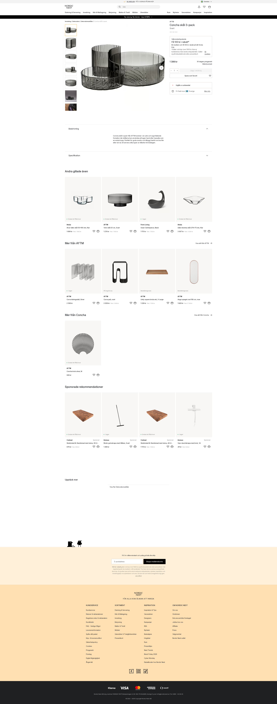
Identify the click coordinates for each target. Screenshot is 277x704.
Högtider (147, 638)
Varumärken (186, 12)
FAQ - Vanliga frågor (93, 626)
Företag (89, 654)
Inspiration (208, 12)
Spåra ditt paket (91, 634)
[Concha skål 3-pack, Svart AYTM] (122, 67)
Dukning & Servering (72, 12)
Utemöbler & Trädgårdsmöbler (126, 634)
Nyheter (176, 12)
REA (145, 626)
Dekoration (76, 21)
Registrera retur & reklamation (96, 618)
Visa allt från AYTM (202, 243)
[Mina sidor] (199, 6)
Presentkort (119, 638)
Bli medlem (207, 53)
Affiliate (175, 626)
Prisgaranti (89, 650)
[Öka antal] (177, 70)
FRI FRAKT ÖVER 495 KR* (140, 1)
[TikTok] (145, 670)
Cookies (89, 646)
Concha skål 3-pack (100, 21)
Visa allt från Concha (201, 315)
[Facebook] (131, 670)
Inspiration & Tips (150, 610)
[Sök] (120, 7)
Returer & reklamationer (94, 614)
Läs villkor (138, 576)
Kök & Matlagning (99, 12)
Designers (147, 618)
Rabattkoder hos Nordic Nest (154, 662)
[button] (173, 32)
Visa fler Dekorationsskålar (119, 487)
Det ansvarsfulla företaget (181, 618)
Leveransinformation (93, 630)
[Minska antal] (171, 70)
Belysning (112, 12)
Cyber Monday (149, 658)
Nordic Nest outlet (178, 638)
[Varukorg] (209, 6)
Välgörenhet (176, 634)
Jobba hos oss (177, 622)
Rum (168, 12)
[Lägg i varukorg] (98, 231)
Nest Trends (148, 650)
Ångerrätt (89, 662)
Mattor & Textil (124, 12)
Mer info (207, 91)
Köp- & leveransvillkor (94, 638)
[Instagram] (138, 670)
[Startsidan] (69, 7)
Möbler (135, 12)
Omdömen (176, 614)
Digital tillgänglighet (93, 658)
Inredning (86, 12)
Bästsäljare (148, 634)
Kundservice (90, 610)
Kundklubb (90, 622)
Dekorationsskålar (87, 21)
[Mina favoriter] (204, 6)
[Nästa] (161, 68)
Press (174, 630)
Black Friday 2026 (150, 654)
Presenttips (148, 646)
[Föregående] (84, 68)
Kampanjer (197, 12)
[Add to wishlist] (94, 231)
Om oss (175, 610)
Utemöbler (144, 12)
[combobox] (206, 1)
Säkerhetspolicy (92, 642)
